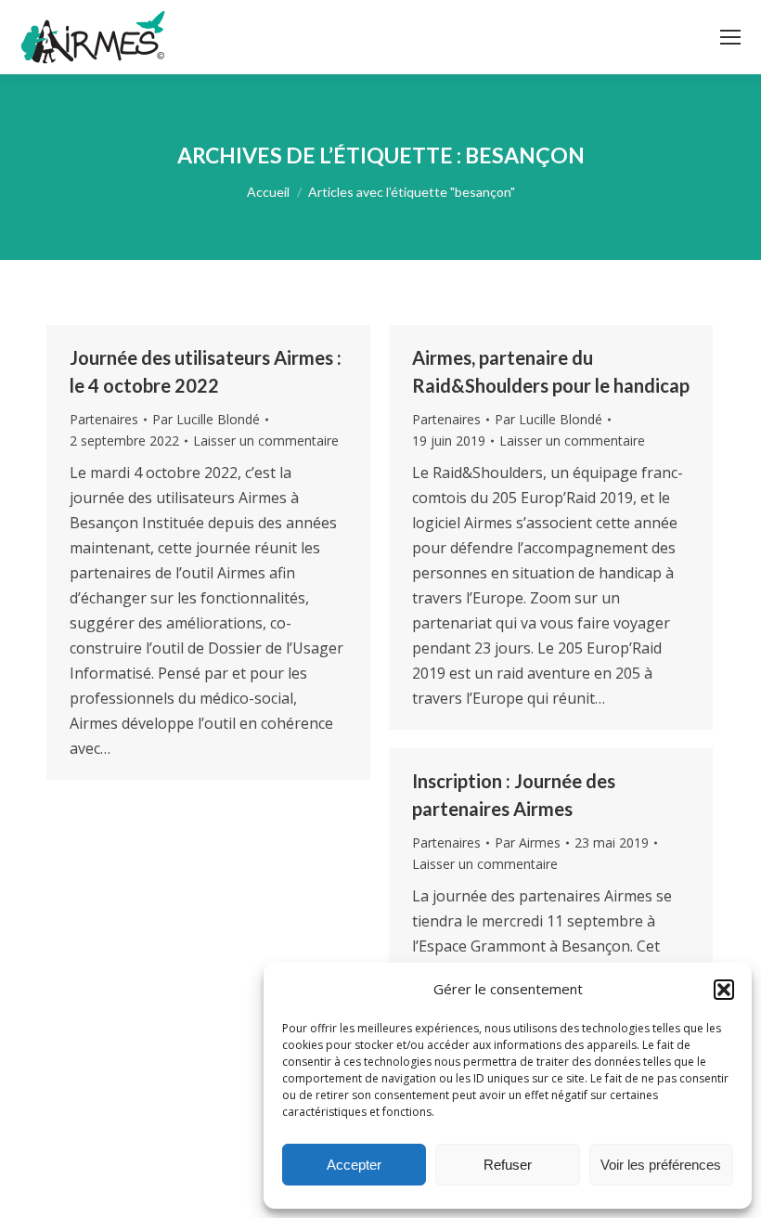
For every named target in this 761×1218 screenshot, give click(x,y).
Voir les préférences (660, 1165)
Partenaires (104, 419)
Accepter (354, 1165)
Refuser (508, 1165)
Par (206, 419)
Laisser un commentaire (266, 440)
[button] (724, 989)
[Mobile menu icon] (730, 37)
